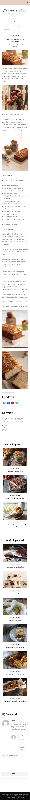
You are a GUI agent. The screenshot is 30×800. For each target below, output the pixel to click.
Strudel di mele (19, 418)
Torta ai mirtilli (15, 594)
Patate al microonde (15, 621)
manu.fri (8, 45)
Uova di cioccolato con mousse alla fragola (15, 526)
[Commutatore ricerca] (28, 2)
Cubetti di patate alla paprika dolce (15, 701)
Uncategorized (15, 35)
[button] (15, 57)
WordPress (21, 797)
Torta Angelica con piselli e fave (15, 674)
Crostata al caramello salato (15, 567)
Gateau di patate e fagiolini (15, 647)
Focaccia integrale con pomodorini (15, 498)
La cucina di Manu (15, 10)
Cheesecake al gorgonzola (15, 471)
